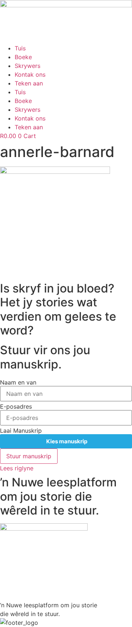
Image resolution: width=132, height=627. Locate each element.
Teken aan (29, 83)
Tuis (20, 48)
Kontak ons (30, 74)
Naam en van (18, 382)
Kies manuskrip (66, 441)
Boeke (23, 57)
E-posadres (16, 406)
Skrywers (27, 65)
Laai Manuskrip (21, 430)
